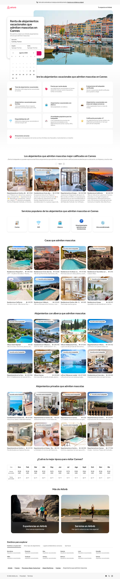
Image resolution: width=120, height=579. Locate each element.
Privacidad (23, 576)
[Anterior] (56, 163)
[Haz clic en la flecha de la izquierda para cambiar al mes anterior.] (13, 52)
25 (20, 74)
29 (33, 74)
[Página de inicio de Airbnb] (11, 7)
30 (13, 78)
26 (23, 74)
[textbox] (17, 48)
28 (30, 74)
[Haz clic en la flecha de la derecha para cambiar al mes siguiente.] (33, 52)
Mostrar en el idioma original (75, 2)
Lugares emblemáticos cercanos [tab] (52, 546)
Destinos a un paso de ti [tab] (14, 546)
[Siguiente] (63, 163)
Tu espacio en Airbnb (105, 7)
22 (33, 71)
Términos (30, 576)
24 (16, 74)
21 (30, 71)
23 (13, 74)
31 (16, 78)
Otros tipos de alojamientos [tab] (32, 546)
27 (27, 74)
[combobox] (25, 42)
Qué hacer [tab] (68, 546)
